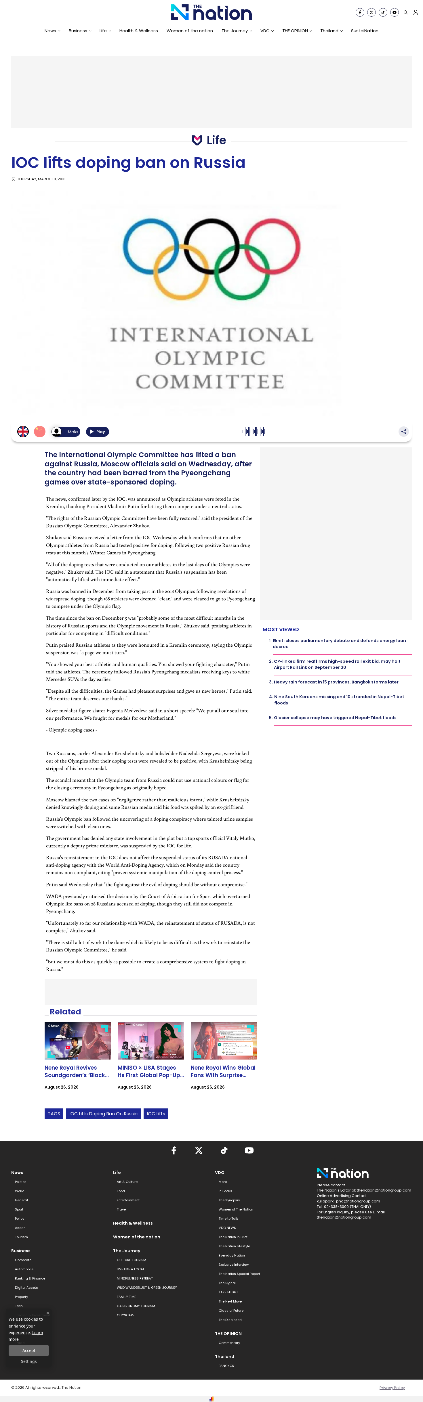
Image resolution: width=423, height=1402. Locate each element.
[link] (78, 1061)
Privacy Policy (392, 1387)
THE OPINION (295, 31)
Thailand (329, 31)
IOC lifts (156, 1113)
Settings (29, 1361)
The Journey (235, 31)
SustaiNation (364, 31)
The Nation (71, 1387)
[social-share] (360, 12)
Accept (28, 1350)
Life (103, 31)
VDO (265, 31)
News (50, 31)
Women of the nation (190, 31)
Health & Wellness (138, 31)
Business (78, 31)
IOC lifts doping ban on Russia (103, 1113)
